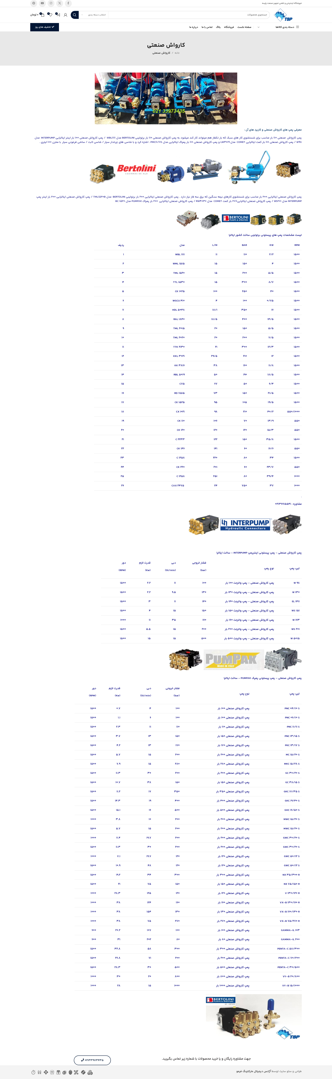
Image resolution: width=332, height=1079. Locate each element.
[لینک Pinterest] (33, 3)
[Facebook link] (68, 3)
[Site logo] (283, 15)
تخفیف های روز (43, 27)
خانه (177, 53)
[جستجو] (75, 15)
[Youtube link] (42, 3)
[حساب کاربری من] (65, 14)
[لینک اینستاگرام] (51, 3)
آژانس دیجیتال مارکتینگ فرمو (253, 1071)
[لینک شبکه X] (59, 3)
